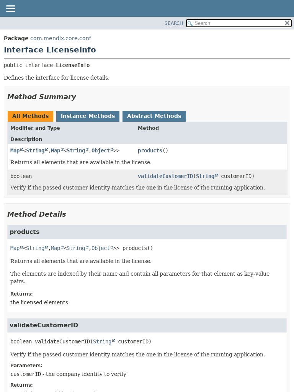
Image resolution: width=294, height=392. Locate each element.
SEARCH (174, 23)
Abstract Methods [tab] (154, 116)
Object (100, 150)
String (35, 150)
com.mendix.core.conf (60, 38)
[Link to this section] (81, 97)
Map (15, 150)
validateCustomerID (165, 176)
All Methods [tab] (30, 116)
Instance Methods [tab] (88, 116)
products (150, 150)
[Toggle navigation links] (10, 9)
